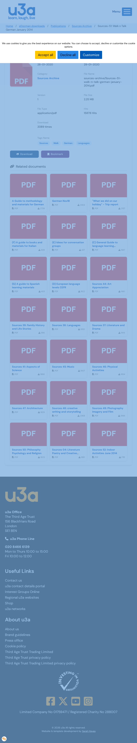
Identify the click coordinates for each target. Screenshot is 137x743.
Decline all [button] (68, 55)
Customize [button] (91, 55)
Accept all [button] (45, 55)
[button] (4, 738)
